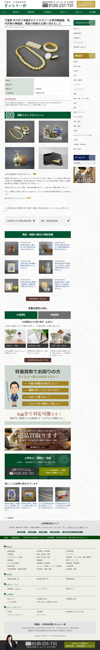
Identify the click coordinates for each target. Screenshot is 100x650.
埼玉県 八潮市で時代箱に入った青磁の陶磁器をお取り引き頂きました (62, 247)
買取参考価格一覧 (13, 579)
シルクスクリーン (79, 89)
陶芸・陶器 (77, 126)
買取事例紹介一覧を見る (37, 299)
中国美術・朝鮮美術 (80, 144)
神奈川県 (54, 532)
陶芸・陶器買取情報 (49, 221)
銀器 (75, 103)
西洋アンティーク (79, 112)
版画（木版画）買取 (43, 554)
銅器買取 (40, 560)
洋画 (75, 75)
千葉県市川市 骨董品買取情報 (19, 221)
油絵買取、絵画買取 (43, 551)
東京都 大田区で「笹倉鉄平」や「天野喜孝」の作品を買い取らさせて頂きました (12, 507)
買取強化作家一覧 (43, 579)
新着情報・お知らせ (80, 47)
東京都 (21, 532)
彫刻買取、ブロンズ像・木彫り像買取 (78, 557)
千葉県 (42, 532)
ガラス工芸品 (78, 117)
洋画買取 (10, 554)
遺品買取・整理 (71, 569)
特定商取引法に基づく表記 (75, 611)
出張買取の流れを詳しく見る (38, 360)
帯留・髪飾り (78, 149)
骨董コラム (77, 29)
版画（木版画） (78, 80)
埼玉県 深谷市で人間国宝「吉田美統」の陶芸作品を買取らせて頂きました (28, 284)
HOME (6, 537)
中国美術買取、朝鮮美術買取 (16, 569)
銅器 (75, 107)
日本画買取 (70, 551)
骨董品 (76, 61)
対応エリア (64, 12)
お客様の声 (77, 38)
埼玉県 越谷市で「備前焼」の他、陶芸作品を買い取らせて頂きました (27, 247)
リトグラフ (77, 84)
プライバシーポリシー (14, 615)
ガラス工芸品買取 (13, 563)
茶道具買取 (11, 566)
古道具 (76, 140)
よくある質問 (11, 602)
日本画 (76, 71)
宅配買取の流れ (71, 599)
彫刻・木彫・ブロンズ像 (81, 98)
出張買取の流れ (42, 599)
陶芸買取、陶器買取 (72, 563)
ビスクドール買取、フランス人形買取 (49, 566)
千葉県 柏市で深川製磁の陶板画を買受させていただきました (28, 265)
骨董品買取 (11, 551)
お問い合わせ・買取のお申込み (47, 602)
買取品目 (79, 56)
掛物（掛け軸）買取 (43, 557)
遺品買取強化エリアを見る (72, 532)
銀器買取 (10, 560)
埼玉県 (31, 532)
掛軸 (75, 94)
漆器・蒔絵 (77, 121)
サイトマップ (41, 615)
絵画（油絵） (78, 66)
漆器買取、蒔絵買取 (43, 563)
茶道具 (76, 130)
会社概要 (93, 12)
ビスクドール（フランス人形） (83, 135)
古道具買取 (70, 566)
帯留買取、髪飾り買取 (44, 569)
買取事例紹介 (10, 517)
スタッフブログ (78, 42)
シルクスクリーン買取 (14, 557)
